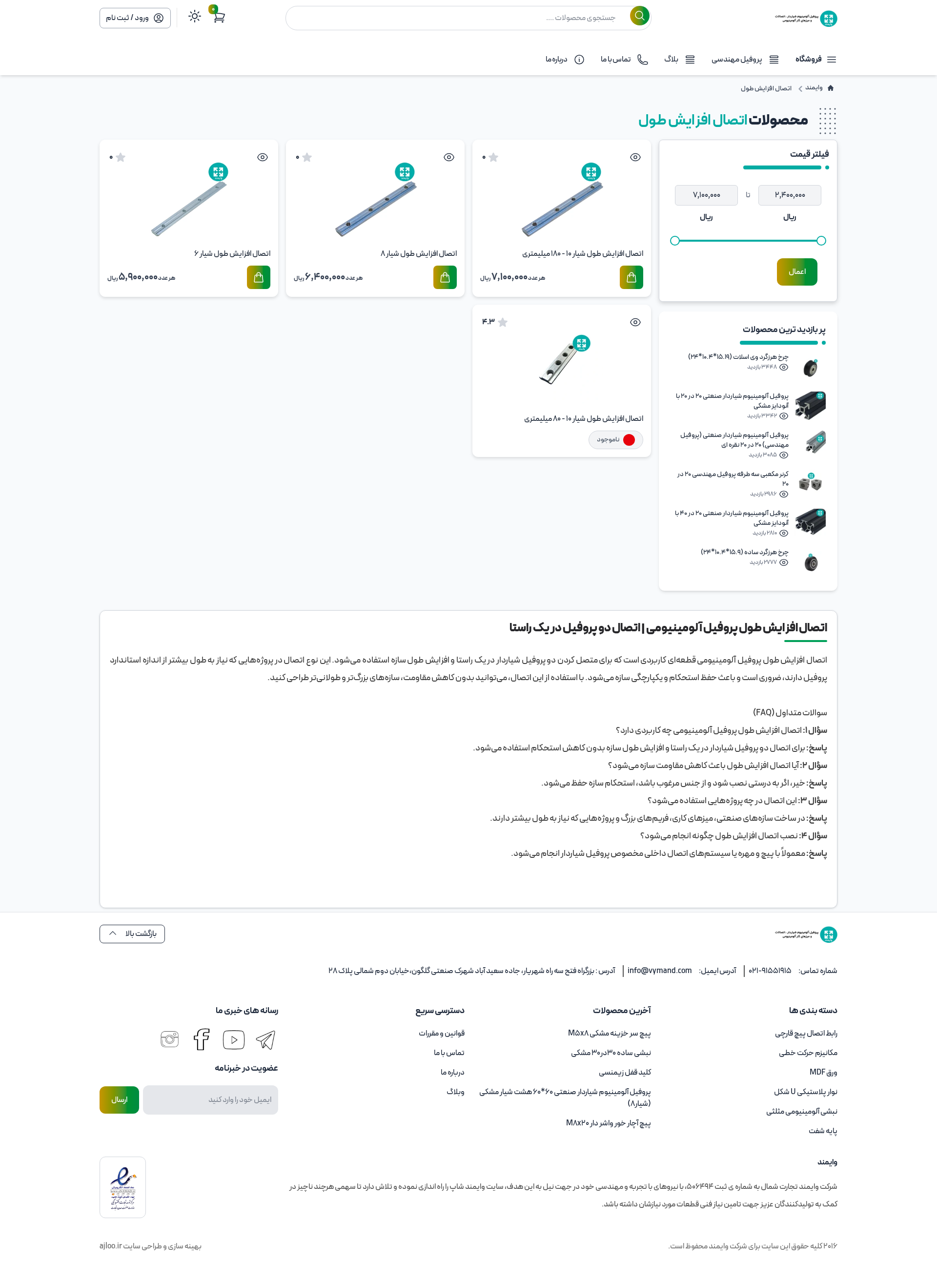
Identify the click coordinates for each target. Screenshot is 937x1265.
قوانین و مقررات (442, 1033)
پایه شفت (823, 1131)
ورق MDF (823, 1072)
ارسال (119, 1100)
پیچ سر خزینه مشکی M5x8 (609, 1033)
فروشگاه (808, 59)
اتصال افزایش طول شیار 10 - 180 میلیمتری (582, 254)
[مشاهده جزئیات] (635, 157)
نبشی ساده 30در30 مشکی (611, 1053)
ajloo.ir (111, 1246)
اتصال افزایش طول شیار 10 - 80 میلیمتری (583, 419)
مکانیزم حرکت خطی (808, 1053)
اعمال (797, 272)
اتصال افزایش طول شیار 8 (419, 254)
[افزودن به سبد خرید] (631, 277)
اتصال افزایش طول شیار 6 (232, 254)
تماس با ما (449, 1053)
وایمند (718, 1246)
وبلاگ (456, 1092)
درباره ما (453, 1072)
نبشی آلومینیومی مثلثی (801, 1112)
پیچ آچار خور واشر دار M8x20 (608, 1123)
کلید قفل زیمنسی (625, 1072)
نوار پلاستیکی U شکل (805, 1092)
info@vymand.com (660, 971)
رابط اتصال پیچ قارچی (806, 1033)
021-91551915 (770, 971)
